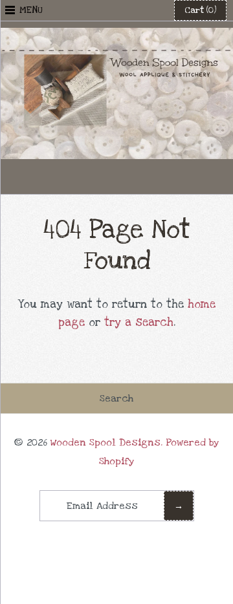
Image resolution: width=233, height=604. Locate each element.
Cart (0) (200, 10)
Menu (31, 10)
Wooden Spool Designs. (106, 442)
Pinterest (116, 176)
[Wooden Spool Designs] (116, 36)
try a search (138, 322)
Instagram (148, 176)
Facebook (85, 176)
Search (116, 398)
